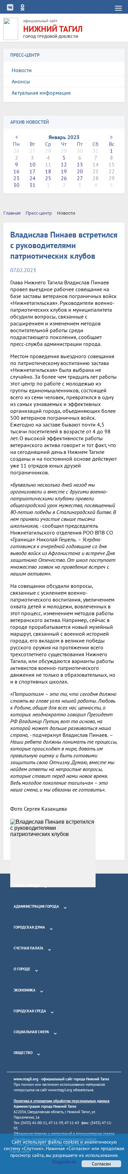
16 (16, 171)
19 (64, 171)
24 (32, 178)
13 (80, 164)
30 (16, 184)
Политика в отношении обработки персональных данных (62, 1100)
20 (80, 171)
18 (48, 171)
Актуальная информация (41, 92)
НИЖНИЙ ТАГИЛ (53, 29)
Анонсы (21, 81)
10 (32, 164)
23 (16, 178)
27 (80, 178)
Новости (22, 70)
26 (64, 178)
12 (64, 164)
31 (32, 184)
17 (32, 171)
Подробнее (64, 1162)
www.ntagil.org (26, 1079)
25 (48, 178)
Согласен (101, 1164)
